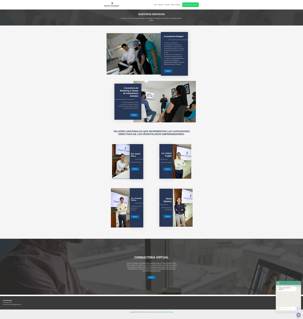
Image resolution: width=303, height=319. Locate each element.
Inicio (155, 4)
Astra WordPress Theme (166, 312)
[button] (190, 4)
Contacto (177, 4)
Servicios (167, 4)
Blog (172, 4)
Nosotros (160, 4)
